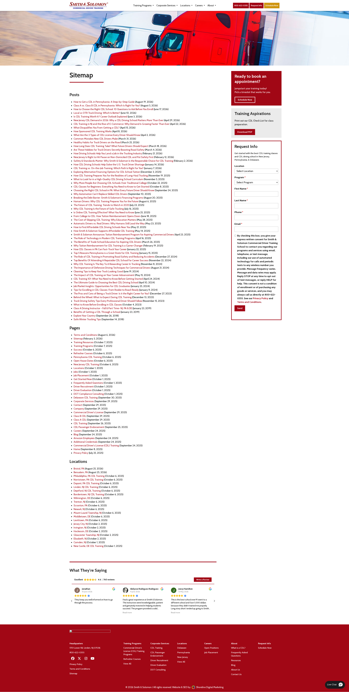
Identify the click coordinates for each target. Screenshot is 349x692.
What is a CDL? (238, 648)
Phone (238, 212)
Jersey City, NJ (81, 523)
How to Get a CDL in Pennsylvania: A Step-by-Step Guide (104, 101)
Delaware (181, 648)
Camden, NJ (80, 542)
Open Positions (211, 648)
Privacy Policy (81, 452)
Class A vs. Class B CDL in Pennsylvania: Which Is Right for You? (107, 105)
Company (79, 408)
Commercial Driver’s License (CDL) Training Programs (133, 651)
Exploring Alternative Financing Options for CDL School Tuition (107, 171)
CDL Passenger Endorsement (89, 427)
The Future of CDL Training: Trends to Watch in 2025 (101, 205)
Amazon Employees (84, 438)
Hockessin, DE (81, 531)
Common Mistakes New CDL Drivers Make (96, 138)
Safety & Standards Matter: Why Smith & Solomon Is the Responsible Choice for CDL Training (123, 160)
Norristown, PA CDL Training (88, 479)
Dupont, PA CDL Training (86, 483)
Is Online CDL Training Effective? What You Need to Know (104, 212)
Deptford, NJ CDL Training (87, 490)
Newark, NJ (79, 509)
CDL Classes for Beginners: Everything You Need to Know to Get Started (111, 186)
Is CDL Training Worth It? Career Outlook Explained (100, 116)
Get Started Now (83, 379)
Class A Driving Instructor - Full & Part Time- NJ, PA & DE (103, 308)
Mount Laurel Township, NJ (88, 512)
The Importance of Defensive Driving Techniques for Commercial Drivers (112, 267)
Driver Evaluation (83, 390)
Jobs (76, 371)
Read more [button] (127, 612)
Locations (79, 368)
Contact (78, 404)
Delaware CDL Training (86, 397)
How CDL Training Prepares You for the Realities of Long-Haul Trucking (111, 175)
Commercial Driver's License (88, 412)
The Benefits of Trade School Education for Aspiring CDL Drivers (107, 241)
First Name (241, 188)
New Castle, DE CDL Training (88, 546)
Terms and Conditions (85, 334)
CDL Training (80, 423)
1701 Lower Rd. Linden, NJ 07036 (85, 648)
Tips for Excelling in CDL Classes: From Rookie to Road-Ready (106, 289)
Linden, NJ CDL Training (86, 487)
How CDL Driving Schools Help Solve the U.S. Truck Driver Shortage (109, 164)
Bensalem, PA (81, 472)
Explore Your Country (84, 315)
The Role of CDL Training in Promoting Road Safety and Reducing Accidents (114, 256)
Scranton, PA (80, 505)
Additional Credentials (85, 441)
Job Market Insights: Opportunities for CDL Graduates (102, 286)
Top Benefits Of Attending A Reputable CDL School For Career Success (111, 260)
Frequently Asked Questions (88, 382)
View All (127, 663)
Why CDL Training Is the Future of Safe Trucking (99, 208)
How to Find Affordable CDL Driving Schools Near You (102, 227)
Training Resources (84, 342)
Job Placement (81, 375)
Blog (76, 434)
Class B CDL (80, 416)
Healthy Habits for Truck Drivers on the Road (97, 142)
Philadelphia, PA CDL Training (89, 475)
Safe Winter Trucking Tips (87, 319)
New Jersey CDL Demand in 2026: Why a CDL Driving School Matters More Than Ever (118, 120)
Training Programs (83, 346)
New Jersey (182, 657)
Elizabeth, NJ (80, 538)
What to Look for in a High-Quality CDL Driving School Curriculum (108, 179)
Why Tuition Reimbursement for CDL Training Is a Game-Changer (108, 245)
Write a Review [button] (202, 579)
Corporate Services (84, 401)
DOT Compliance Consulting (89, 393)
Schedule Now (265, 648)
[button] (214, 601)
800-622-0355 (241, 5)
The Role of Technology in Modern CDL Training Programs (104, 238)
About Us (235, 669)
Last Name (241, 200)
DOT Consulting (158, 669)
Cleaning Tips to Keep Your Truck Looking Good (98, 271)
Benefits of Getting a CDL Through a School (97, 312)
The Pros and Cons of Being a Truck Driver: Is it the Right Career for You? (111, 293)
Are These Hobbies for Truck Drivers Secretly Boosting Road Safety (109, 149)
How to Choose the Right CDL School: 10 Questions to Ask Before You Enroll (113, 109)
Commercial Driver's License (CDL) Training (96, 445)
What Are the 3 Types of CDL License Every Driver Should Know (107, 135)
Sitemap (78, 338)
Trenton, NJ (79, 501)
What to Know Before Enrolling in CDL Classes (98, 304)
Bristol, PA (79, 468)
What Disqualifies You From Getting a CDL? (96, 127)
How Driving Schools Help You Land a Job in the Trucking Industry (108, 153)
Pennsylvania (183, 652)
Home (77, 449)
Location (239, 166)
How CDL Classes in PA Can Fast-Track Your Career (100, 249)
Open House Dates (83, 360)
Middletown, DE (82, 516)
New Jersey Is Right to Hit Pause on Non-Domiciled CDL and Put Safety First (114, 157)
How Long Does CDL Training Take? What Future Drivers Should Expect (111, 146)
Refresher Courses (83, 353)
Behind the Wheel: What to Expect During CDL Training (103, 297)
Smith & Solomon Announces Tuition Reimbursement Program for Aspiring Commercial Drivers (124, 234)
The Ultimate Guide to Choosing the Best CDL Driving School (106, 282)
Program (240, 177)
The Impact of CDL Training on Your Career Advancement (104, 275)
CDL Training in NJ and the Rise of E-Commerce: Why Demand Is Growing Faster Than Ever (121, 123)
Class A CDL (80, 419)
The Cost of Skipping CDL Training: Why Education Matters (105, 219)
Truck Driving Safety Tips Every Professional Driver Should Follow (108, 300)
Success (78, 349)
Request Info (256, 5)
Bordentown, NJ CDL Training (89, 494)
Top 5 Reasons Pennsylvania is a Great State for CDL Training (106, 253)
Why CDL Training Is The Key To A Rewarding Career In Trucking (107, 264)
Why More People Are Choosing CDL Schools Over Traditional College (110, 182)
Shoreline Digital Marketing (209, 687)
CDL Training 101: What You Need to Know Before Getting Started (108, 278)
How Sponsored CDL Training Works (93, 131)
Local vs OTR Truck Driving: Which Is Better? (97, 112)
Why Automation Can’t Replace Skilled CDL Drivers (100, 194)
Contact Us (236, 674)
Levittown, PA (81, 520)
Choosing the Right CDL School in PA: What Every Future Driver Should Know (114, 190)
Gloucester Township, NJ (86, 534)
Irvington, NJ (80, 527)
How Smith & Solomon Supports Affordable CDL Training (104, 230)
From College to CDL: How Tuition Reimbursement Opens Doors (107, 216)
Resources (236, 660)
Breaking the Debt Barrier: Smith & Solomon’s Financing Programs (108, 197)
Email (238, 223)
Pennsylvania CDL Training (88, 357)
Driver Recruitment (84, 386)
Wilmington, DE (82, 498)
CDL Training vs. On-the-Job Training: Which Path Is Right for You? (108, 168)
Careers (78, 430)
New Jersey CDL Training (86, 364)
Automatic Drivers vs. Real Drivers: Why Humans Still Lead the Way (109, 223)
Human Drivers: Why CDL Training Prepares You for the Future (106, 201)
